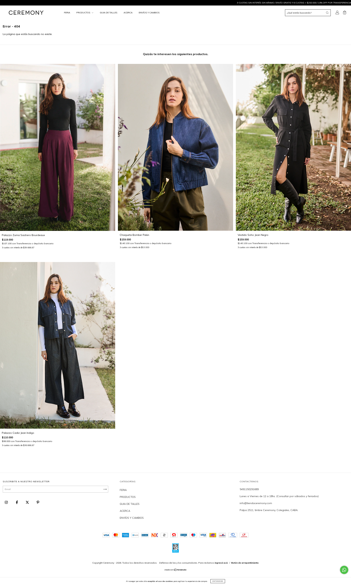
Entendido (217, 581)
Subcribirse (149, 59)
